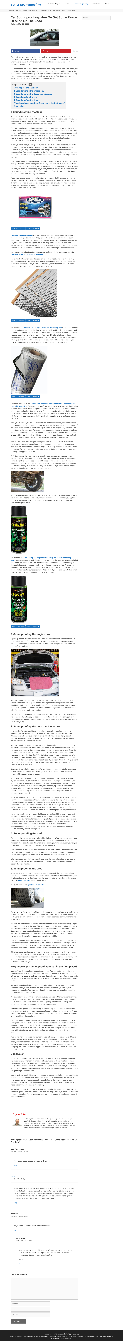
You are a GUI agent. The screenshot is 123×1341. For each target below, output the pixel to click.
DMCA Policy (68, 1334)
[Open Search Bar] (113, 4)
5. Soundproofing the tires (26, 100)
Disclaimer (61, 1334)
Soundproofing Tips (54, 4)
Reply (15, 1165)
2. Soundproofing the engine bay (29, 91)
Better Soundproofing (26, 4)
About (107, 4)
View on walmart (33, 228)
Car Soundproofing (81, 4)
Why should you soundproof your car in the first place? (39, 103)
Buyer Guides (96, 4)
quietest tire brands (36, 885)
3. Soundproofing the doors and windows (33, 94)
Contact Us (76, 1334)
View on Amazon (18, 228)
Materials (68, 4)
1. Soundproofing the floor (26, 88)
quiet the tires (24, 880)
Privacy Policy (53, 1334)
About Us (46, 1334)
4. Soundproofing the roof (25, 97)
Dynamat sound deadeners (22, 235)
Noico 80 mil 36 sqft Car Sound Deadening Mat (43, 328)
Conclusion (19, 106)
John (13, 1176)
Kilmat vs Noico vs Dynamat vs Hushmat (27, 254)
